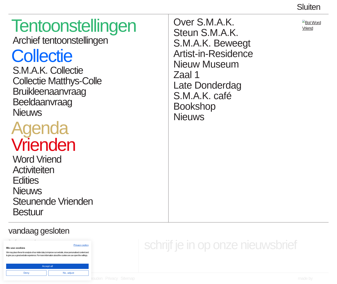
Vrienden (43, 145)
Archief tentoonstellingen (60, 40)
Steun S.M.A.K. (205, 32)
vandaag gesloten (38, 230)
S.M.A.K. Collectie (48, 70)
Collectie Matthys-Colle (57, 80)
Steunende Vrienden (53, 201)
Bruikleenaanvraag (49, 91)
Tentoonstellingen (73, 26)
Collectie (41, 56)
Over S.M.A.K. (203, 22)
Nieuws (27, 112)
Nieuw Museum (206, 64)
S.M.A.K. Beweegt (211, 43)
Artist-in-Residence (213, 53)
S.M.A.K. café (202, 95)
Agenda (39, 128)
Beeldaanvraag (42, 101)
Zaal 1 (186, 74)
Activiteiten (33, 169)
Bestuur (28, 211)
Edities (25, 180)
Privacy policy (81, 245)
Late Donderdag (207, 85)
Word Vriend (37, 159)
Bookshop (194, 106)
